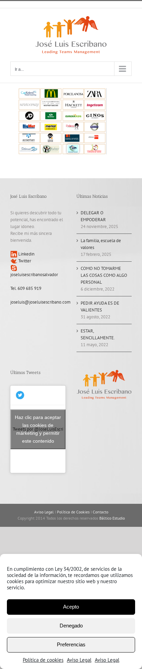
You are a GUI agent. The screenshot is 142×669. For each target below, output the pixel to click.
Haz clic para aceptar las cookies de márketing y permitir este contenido (38, 429)
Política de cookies (43, 660)
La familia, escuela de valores (101, 244)
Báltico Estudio (112, 518)
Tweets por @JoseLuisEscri (38, 429)
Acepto (71, 607)
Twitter (24, 261)
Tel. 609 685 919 (25, 288)
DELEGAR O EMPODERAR (93, 216)
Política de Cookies (73, 511)
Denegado (71, 625)
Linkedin (25, 254)
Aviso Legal (79, 660)
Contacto (100, 511)
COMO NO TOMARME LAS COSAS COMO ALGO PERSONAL (104, 275)
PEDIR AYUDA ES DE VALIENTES (100, 306)
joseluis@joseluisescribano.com (40, 302)
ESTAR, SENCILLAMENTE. (98, 334)
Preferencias (71, 644)
